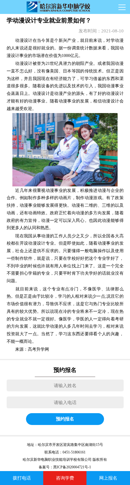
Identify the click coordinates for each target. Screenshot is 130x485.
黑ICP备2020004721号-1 (72, 467)
